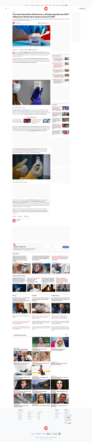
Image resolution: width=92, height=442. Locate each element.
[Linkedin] (38, 433)
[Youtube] (37, 433)
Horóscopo (20, 416)
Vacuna (14, 216)
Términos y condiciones (68, 414)
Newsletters (67, 423)
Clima (19, 413)
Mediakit (67, 417)
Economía (34, 295)
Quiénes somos (67, 412)
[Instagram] (33, 433)
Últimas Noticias (20, 412)
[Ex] (35, 433)
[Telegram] (43, 433)
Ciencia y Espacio (40, 412)
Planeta (38, 416)
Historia (38, 414)
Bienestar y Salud (30, 412)
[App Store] (49, 434)
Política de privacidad (68, 416)
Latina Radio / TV (57, 413)
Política (14, 295)
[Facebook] (32, 433)
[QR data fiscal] (59, 434)
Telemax (56, 416)
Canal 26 (18, 22)
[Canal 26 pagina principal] (46, 10)
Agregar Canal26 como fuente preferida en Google (44, 23)
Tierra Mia (56, 414)
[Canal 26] (46, 428)
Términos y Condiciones (44, 437)
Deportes (29, 413)
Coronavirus (20, 216)
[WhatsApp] (42, 433)
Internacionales (55, 295)
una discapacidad (33, 130)
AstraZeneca (26, 52)
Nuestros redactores (68, 420)
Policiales (19, 417)
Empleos (66, 421)
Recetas (38, 417)
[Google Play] (55, 434)
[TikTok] (40, 433)
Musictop (56, 417)
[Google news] (45, 433)
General (14, 12)
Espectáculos (20, 414)
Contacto (66, 413)
